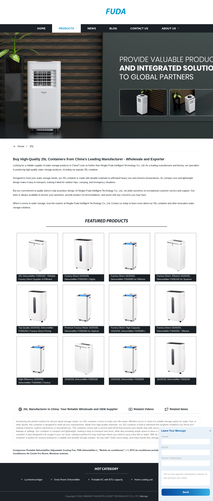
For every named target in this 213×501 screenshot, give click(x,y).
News (91, 28)
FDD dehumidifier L (87, 450)
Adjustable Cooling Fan (63, 450)
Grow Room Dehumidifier (67, 479)
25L (32, 146)
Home (41, 28)
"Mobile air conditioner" (111, 450)
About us (169, 28)
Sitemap (144, 496)
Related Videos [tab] (144, 409)
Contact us (139, 28)
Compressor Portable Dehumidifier (31, 450)
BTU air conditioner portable (145, 450)
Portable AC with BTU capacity (107, 479)
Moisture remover (58, 453)
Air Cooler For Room (37, 453)
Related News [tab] (179, 409)
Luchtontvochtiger (33, 479)
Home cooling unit (143, 479)
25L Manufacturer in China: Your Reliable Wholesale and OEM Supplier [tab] (70, 409)
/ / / (127, 450)
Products (66, 28)
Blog (113, 28)
